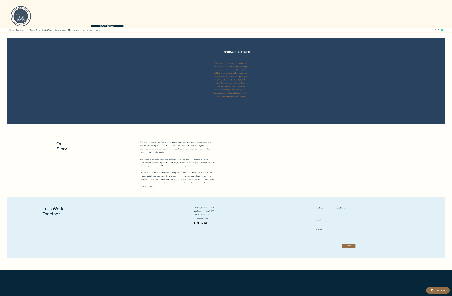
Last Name (341, 208)
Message (319, 229)
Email (317, 220)
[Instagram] (435, 30)
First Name (320, 208)
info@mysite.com (207, 215)
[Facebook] (438, 30)
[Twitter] (198, 223)
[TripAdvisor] (442, 30)
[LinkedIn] (201, 223)
